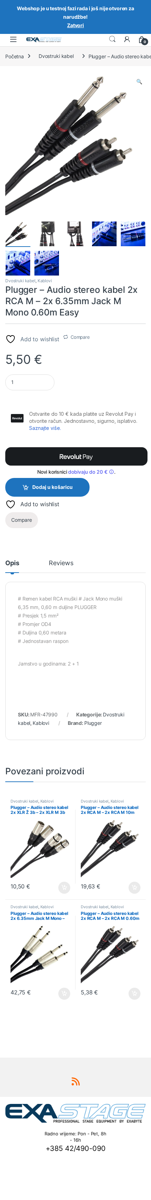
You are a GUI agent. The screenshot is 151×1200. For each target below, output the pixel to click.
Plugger (93, 723)
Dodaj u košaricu (52, 487)
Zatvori (75, 25)
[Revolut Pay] (76, 456)
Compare (80, 337)
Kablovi (45, 280)
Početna (14, 56)
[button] (139, 81)
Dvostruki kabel (56, 56)
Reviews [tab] (61, 563)
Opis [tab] (12, 563)
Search (112, 39)
